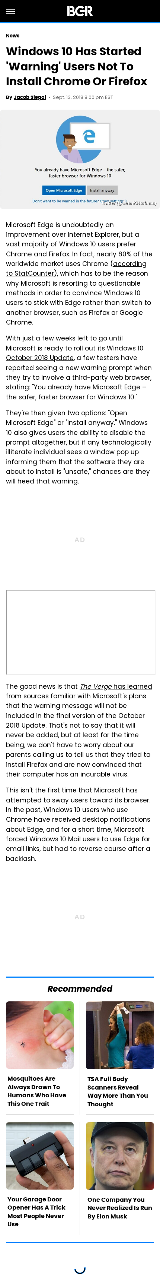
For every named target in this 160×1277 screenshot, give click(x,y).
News (12, 36)
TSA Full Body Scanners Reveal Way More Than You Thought (117, 1091)
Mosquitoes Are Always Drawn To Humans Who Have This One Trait (36, 1091)
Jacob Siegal (30, 97)
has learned (116, 687)
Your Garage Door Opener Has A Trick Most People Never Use (36, 1211)
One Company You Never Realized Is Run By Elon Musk (119, 1208)
